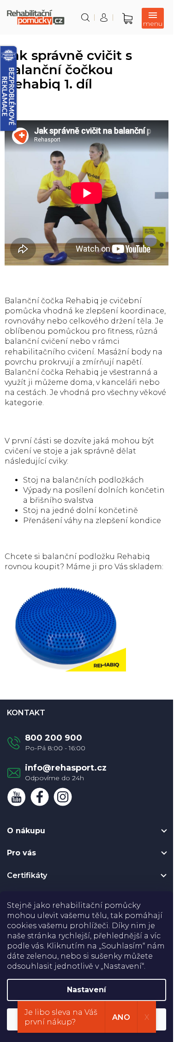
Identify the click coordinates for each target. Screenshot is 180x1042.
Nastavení (86, 989)
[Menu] (153, 18)
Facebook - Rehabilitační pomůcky (39, 797)
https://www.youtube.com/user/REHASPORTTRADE (16, 797)
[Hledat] (85, 17)
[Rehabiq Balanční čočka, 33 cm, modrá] (65, 625)
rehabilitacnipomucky (63, 797)
